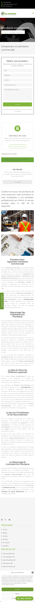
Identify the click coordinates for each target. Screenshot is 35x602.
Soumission (6, 542)
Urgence (18, 182)
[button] (32, 572)
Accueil (4, 32)
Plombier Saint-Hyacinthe (26, 361)
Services (5, 539)
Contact (5, 536)
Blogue (5, 533)
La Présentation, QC (9, 557)
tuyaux (7, 429)
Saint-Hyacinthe (7, 6)
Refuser (17, 594)
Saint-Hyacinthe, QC (9, 553)
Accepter (17, 589)
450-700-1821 (7, 2)
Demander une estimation (17, 146)
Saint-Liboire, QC (8, 563)
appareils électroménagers (13, 474)
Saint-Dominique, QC (9, 566)
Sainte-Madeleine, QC (9, 560)
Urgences (6, 546)
